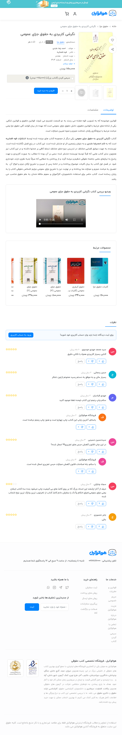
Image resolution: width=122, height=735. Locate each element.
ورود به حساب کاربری (20, 335)
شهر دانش (52, 675)
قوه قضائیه (62, 52)
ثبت (32, 607)
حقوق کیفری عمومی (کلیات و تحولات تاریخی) (76, 288)
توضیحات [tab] (108, 110)
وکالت (106, 688)
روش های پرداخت (88, 593)
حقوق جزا (104, 26)
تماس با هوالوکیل (112, 626)
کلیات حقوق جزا (100, 286)
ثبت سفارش (91, 587)
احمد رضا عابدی (59, 48)
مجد (63, 671)
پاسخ (80, 361)
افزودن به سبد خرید (45, 90)
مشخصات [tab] (93, 110)
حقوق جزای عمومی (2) (32, 288)
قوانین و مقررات (112, 589)
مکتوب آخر (83, 675)
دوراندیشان (94, 675)
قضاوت (99, 688)
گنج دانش (54, 671)
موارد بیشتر (68, 63)
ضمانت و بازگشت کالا (89, 611)
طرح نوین (73, 675)
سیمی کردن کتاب (113, 637)
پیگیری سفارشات (88, 603)
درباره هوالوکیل (112, 617)
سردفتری (90, 688)
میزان (68, 671)
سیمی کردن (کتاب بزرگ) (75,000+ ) (48, 77)
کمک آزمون (63, 675)
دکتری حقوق (102, 693)
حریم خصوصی (112, 598)
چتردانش (112, 675)
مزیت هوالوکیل (112, 608)
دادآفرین (104, 675)
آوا (45, 675)
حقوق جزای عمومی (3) (55, 288)
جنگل (46, 671)
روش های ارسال (89, 598)
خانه (114, 26)
